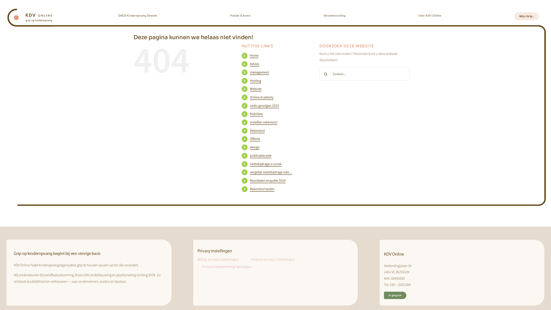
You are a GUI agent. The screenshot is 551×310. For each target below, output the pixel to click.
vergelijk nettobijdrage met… (271, 172)
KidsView (256, 114)
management (259, 72)
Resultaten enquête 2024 (268, 180)
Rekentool (257, 130)
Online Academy (261, 97)
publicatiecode (260, 155)
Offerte (255, 138)
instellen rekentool (263, 122)
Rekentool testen (262, 189)
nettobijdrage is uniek (266, 164)
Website (256, 89)
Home (254, 55)
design (255, 147)
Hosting (255, 80)
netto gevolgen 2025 (264, 105)
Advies (254, 64)
